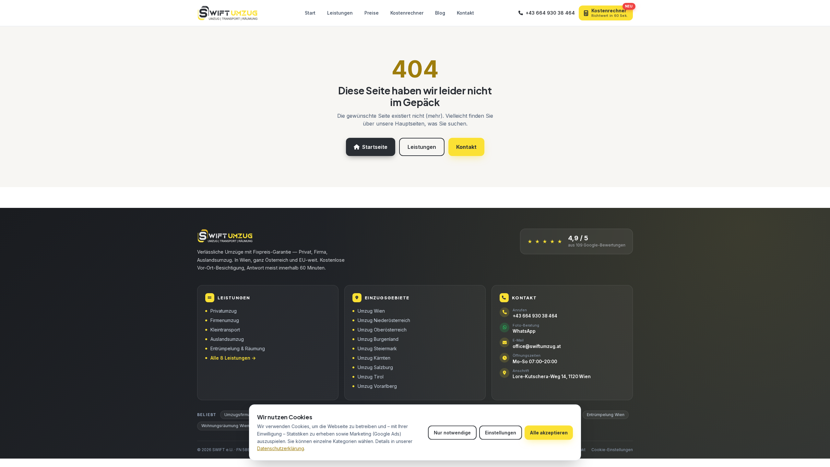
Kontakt (465, 13)
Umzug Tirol (371, 376)
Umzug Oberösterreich (382, 329)
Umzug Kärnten (374, 358)
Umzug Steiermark (377, 348)
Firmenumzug (224, 320)
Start (310, 13)
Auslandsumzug (227, 339)
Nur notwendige (452, 432)
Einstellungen (500, 432)
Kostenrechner (406, 13)
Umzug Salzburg (375, 367)
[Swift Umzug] (228, 13)
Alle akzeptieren (549, 432)
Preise (371, 13)
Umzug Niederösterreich (384, 320)
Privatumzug (223, 311)
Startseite (374, 147)
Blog (440, 13)
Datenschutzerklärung (280, 448)
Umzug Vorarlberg (377, 386)
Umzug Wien (371, 311)
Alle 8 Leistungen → (233, 358)
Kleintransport (225, 329)
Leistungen (340, 13)
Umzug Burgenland (378, 339)
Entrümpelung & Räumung (237, 348)
